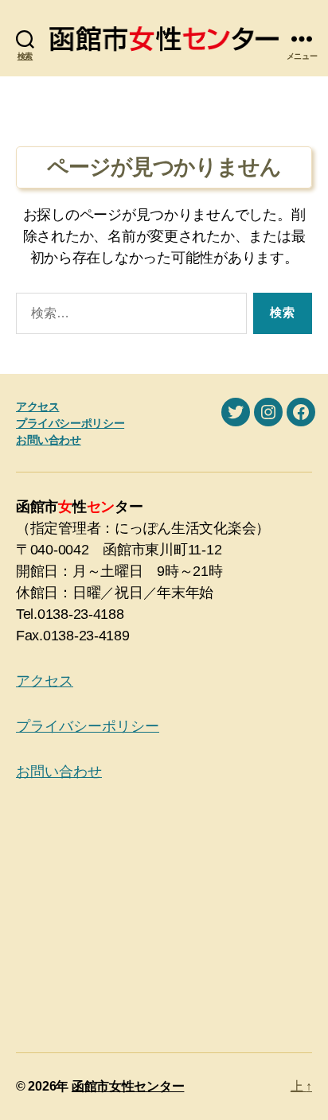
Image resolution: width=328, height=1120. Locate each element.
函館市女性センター (128, 1086)
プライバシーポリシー (70, 423)
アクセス (37, 406)
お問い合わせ (48, 440)
